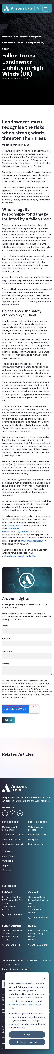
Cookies (47, 960)
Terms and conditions (12, 960)
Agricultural (23, 531)
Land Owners (20, 36)
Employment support (12, 844)
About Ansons (9, 856)
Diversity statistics (11, 964)
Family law (33, 839)
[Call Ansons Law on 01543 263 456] (37, 8)
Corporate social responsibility (16, 969)
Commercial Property (14, 42)
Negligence (35, 36)
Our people (7, 860)
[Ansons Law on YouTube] (20, 813)
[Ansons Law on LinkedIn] (12, 813)
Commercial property (12, 834)
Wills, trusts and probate (36, 828)
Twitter (32, 555)
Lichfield (7, 892)
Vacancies (7, 870)
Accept (27, 1034)
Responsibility (36, 42)
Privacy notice (33, 960)
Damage (7, 36)
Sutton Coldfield (11, 925)
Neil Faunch (13, 525)
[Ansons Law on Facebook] (5, 813)
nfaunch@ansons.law (32, 540)
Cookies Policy (34, 1004)
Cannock (33, 892)
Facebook (10, 555)
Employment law (36, 844)
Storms (6, 48)
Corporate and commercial (9, 828)
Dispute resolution (11, 839)
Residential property (38, 834)
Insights (6, 865)
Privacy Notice (15, 1004)
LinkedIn (21, 555)
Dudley (32, 925)
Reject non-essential (27, 1042)
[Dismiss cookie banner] (44, 978)
